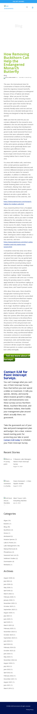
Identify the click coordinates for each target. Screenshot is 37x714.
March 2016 (8, 688)
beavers (6, 524)
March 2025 (8, 625)
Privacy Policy (29, 709)
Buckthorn (7, 530)
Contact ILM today (12, 440)
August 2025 (8, 613)
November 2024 (9, 632)
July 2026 (7, 581)
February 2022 (8, 676)
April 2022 (7, 673)
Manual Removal (9, 549)
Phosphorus (8, 552)
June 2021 (7, 685)
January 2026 (8, 600)
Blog (18, 25)
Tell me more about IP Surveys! (17, 357)
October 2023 (8, 651)
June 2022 (7, 669)
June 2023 (7, 654)
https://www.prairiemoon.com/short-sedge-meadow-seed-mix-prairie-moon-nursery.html (18, 244)
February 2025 (8, 628)
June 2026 (7, 584)
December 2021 (9, 679)
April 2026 (7, 591)
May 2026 (7, 587)
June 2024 (7, 641)
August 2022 (8, 663)
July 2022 (7, 666)
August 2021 (8, 682)
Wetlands (7, 565)
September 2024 (9, 638)
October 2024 (8, 635)
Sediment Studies (9, 558)
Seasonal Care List (10, 555)
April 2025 (7, 622)
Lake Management (10, 546)
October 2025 (8, 606)
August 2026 (8, 578)
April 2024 (7, 644)
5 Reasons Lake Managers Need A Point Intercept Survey (22, 461)
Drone (6, 533)
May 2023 (7, 657)
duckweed (7, 536)
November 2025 (9, 603)
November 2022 (9, 660)
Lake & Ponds (8, 543)
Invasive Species (9, 539)
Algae (6, 520)
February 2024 (8, 647)
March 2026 (8, 594)
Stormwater (8, 561)
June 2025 (7, 619)
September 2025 (9, 609)
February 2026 (8, 597)
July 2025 (7, 616)
